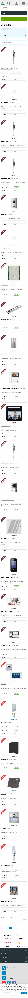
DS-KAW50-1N (5, 901)
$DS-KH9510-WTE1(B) (7, 611)
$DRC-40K (4, 214)
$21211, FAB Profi (6, 463)
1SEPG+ (3, 684)
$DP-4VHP (4, 354)
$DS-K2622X (5, 538)
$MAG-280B (4, 319)
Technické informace (6, 954)
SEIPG (3, 722)
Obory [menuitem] (3, 13)
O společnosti (4, 957)
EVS (1, 7)
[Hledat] (8, 3)
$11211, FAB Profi (6, 141)
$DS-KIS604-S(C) (6, 645)
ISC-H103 (4, 866)
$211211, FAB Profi (6, 69)
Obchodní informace (6, 950)
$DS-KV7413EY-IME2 (7, 500)
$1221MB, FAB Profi (6, 178)
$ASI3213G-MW (5, 426)
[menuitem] (14, 33)
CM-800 (3, 794)
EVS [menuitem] (3, 19)
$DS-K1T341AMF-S (6, 577)
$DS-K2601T (5, 102)
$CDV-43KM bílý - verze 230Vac (10, 388)
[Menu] (23, 3)
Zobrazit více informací (14, 990)
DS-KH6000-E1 (5, 759)
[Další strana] (17, 928)
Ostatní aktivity (4, 961)
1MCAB (3, 828)
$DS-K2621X (4, 285)
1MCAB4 (3, 248)
